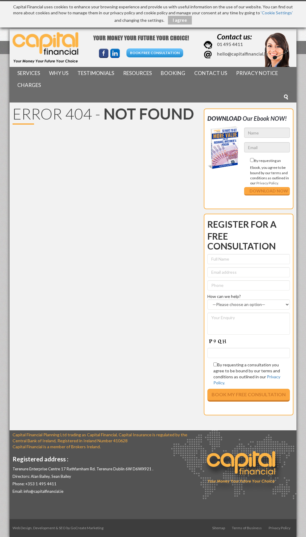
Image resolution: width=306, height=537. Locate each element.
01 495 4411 (229, 44)
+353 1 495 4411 (40, 483)
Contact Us (210, 73)
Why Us (58, 73)
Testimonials (95, 73)
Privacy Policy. (267, 183)
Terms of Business (247, 528)
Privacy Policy (279, 528)
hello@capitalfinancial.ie (242, 53)
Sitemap (218, 528)
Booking (173, 73)
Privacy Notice (257, 73)
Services (28, 73)
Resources (137, 73)
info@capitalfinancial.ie (43, 491)
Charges (29, 85)
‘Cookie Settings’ (277, 12)
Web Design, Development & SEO (39, 528)
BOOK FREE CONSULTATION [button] (155, 53)
